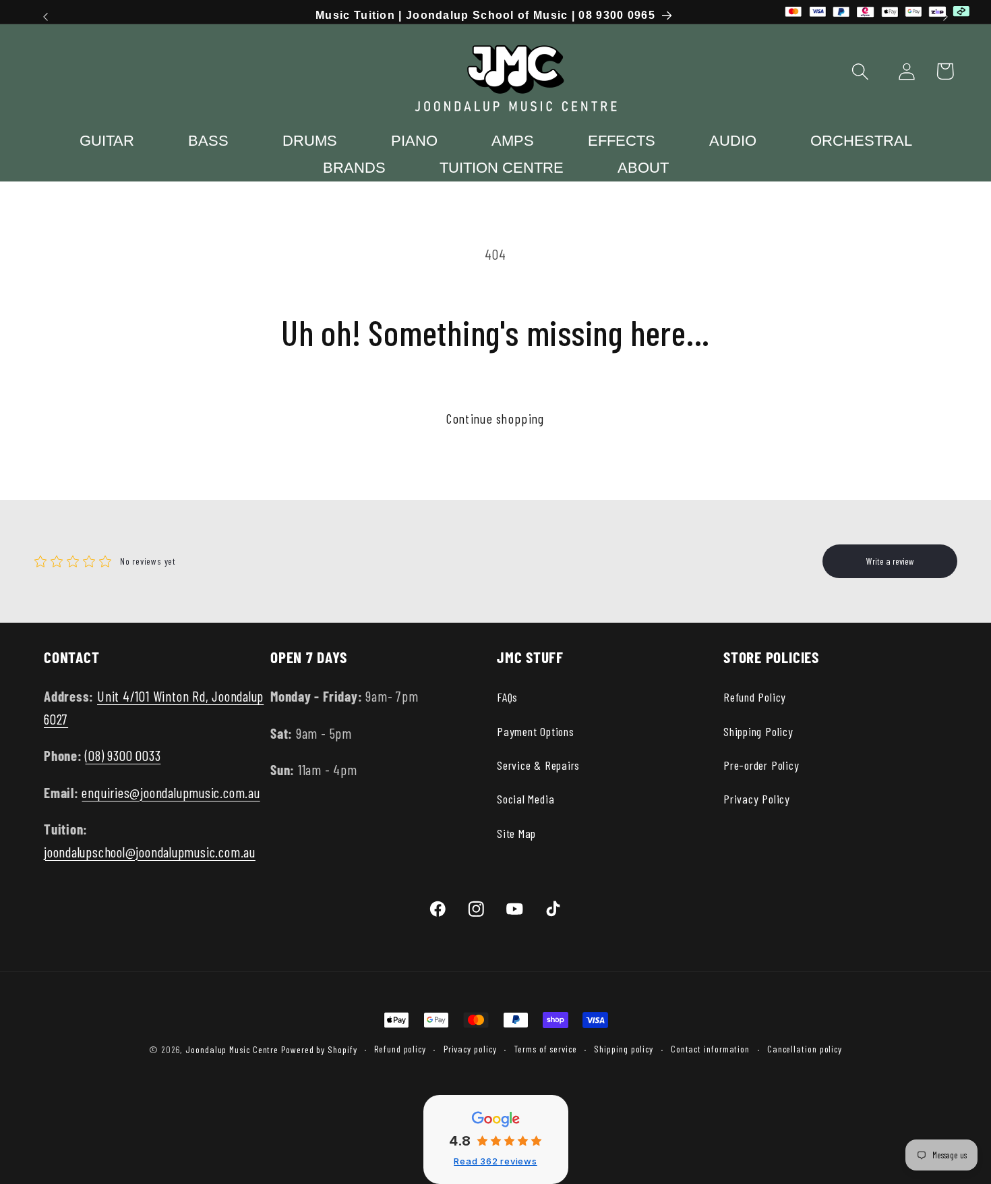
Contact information (710, 1048)
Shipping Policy (758, 731)
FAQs (507, 696)
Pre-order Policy (761, 765)
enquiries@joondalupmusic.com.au (171, 792)
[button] (860, 71)
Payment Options (535, 731)
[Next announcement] (946, 16)
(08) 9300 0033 (122, 755)
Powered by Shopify (319, 1049)
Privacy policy (470, 1048)
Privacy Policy (756, 798)
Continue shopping (495, 418)
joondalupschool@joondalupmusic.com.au (150, 851)
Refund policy (400, 1048)
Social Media (525, 798)
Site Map (516, 833)
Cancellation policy (804, 1048)
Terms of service (545, 1048)
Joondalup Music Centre (231, 1049)
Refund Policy (754, 696)
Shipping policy (623, 1048)
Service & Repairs (538, 765)
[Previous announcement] (46, 16)
